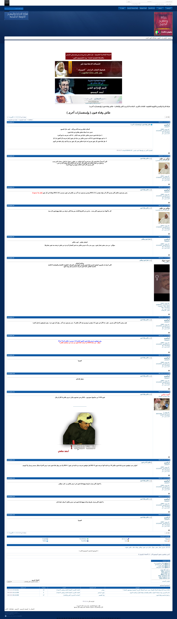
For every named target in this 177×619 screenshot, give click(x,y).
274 (97, 618)
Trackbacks (164, 575)
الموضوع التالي (84, 551)
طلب (133, 547)
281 (81, 618)
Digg (166, 539)
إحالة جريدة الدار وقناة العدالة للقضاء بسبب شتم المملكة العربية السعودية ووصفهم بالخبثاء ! (146, 590)
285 (71, 618)
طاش (130, 547)
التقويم (158, 38)
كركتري (167, 125)
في (147, 547)
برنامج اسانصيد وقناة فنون (163, 595)
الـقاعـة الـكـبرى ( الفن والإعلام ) (125, 106)
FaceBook (84, 541)
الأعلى (6, 609)
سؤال (153, 547)
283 (76, 618)
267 (113, 618)
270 (106, 618)
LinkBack (30, 119)
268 (111, 618)
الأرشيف (17, 609)
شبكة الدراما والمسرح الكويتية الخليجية (158, 106)
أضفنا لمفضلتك (143, 8)
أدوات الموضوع (23, 119)
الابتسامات (167, 571)
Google (44, 539)
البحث (147, 38)
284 (74, 618)
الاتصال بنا (31, 609)
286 (69, 618)
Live (126, 541)
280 (83, 618)
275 (94, 618)
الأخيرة (11, 117)
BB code (166, 570)
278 (87, 618)
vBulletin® (12, 612)
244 (117, 618)
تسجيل (160, 8)
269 (108, 618)
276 (92, 618)
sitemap (11, 609)
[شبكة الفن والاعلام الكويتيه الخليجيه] (88, 76)
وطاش (140, 547)
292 (58, 618)
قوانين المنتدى (166, 581)
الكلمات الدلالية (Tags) (165, 545)
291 (60, 618)
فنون (144, 547)
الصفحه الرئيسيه (24, 609)
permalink (10, 122)
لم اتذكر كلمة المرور (159, 4)
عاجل (149, 547)
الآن (167, 547)
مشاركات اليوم (153, 38)
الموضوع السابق (93, 551)
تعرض (163, 547)
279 (85, 618)
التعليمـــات (164, 38)
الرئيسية (168, 8)
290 (62, 618)
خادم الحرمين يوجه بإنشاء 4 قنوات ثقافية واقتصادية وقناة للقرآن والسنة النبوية (150, 592)
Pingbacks (165, 577)
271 (104, 618)
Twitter (44, 541)
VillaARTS (19, 616)
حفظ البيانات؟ (135, 4)
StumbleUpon (83, 539)
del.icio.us (124, 539)
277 (90, 618)
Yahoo (166, 541)
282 (78, 618)
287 (67, 618)
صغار (160, 547)
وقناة (136, 547)
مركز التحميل (151, 8)
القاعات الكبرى (140, 106)
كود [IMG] (167, 573)
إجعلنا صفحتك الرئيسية (132, 8)
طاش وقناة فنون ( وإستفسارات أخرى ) (88, 112)
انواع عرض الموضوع (13, 119)
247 (115, 618)
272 (101, 618)
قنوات (126, 547)
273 (99, 618)
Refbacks (165, 578)
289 (64, 618)
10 (169, 547)
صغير (156, 547)
